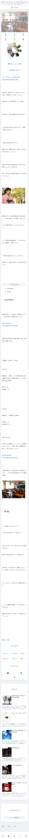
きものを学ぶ (10, 288)
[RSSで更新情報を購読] (14, 677)
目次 (14, 284)
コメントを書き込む (14, 817)
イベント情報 (6, 639)
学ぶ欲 (8, 291)
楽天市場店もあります (14, 70)
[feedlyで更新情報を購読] (21, 673)
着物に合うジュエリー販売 (14, 63)
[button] (23, 39)
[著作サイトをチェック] (7, 673)
